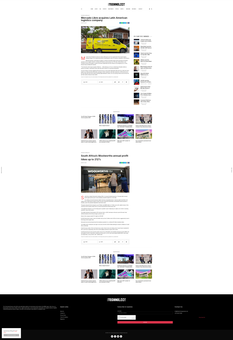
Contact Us (62, 313)
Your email (119, 311)
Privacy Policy (63, 315)
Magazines (62, 319)
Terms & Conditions (64, 317)
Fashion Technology (85, 15)
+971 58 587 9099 (178, 313)
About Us (62, 311)
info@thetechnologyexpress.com (181, 311)
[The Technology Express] (116, 4)
